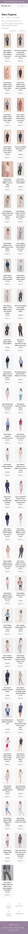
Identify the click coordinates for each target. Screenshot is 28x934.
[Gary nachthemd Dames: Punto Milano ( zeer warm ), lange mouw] (20, 487)
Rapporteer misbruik (14, 930)
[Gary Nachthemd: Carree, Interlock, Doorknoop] (7, 394)
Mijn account (19, 906)
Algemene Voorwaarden (7, 927)
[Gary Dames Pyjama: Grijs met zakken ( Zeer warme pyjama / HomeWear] (7, 873)
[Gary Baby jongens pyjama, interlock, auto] (7, 710)
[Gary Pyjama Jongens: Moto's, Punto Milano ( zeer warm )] (20, 233)
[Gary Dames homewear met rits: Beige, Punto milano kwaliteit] (20, 678)
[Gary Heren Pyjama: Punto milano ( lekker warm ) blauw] (7, 105)
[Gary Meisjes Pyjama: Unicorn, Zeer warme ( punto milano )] (20, 201)
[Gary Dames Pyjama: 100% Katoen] (7, 840)
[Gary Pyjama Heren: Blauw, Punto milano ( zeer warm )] (7, 137)
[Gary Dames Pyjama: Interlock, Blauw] (20, 394)
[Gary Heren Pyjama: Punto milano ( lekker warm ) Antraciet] (20, 73)
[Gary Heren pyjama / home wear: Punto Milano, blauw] (20, 296)
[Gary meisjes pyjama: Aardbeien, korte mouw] (7, 646)
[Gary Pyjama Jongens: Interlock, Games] (7, 424)
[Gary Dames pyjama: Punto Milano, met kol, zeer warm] (20, 519)
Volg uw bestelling (8, 914)
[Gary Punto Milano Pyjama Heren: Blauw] (20, 137)
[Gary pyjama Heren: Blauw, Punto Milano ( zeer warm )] (7, 40)
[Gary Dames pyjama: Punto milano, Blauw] (20, 265)
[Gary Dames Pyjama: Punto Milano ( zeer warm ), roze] (20, 455)
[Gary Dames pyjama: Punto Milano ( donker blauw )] (7, 362)
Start (3, 17)
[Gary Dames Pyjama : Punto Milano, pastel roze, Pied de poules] (7, 296)
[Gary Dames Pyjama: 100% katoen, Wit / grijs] (20, 808)
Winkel (8, 17)
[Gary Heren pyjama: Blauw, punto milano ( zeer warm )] (7, 519)
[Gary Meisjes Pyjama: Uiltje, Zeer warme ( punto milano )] (7, 201)
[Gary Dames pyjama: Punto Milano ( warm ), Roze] (7, 169)
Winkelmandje (19, 913)
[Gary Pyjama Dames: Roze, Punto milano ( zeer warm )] (20, 105)
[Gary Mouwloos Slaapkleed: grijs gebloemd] (20, 776)
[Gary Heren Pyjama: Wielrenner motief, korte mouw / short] (20, 710)
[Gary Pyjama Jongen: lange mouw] (7, 615)
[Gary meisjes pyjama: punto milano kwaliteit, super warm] (7, 551)
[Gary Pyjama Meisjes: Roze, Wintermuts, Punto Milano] (7, 233)
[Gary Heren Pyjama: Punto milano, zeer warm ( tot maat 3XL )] (20, 551)
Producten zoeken (9, 907)
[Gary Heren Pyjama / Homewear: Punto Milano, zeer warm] (20, 330)
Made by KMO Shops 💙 (20, 927)
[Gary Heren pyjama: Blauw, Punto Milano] (7, 330)
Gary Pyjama (15, 17)
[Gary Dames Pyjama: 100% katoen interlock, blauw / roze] (20, 646)
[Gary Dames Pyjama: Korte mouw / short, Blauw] (20, 744)
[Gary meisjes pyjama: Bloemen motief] (20, 615)
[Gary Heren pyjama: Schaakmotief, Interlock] (7, 487)
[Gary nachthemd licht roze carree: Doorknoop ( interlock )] (20, 840)
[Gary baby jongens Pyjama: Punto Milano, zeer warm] (20, 362)
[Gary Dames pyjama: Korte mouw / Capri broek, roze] (7, 744)
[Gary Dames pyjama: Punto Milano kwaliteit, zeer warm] (7, 583)
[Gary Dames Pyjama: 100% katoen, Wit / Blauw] (7, 808)
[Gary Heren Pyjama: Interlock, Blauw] (7, 678)
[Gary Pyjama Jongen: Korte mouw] (20, 583)
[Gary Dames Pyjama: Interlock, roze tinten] (7, 455)
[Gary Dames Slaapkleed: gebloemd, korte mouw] (7, 776)
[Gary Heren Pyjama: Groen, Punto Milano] (20, 169)
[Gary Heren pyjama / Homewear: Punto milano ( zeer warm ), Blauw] (20, 40)
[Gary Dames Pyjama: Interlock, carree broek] (20, 424)
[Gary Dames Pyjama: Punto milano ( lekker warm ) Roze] (7, 73)
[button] (6, 5)
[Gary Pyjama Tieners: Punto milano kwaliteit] (7, 265)
